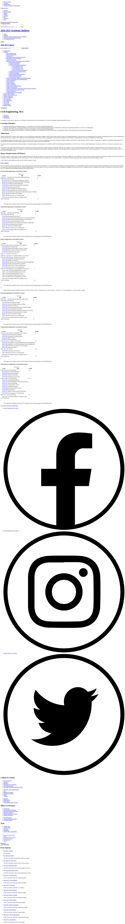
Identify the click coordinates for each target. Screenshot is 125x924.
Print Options (4, 108)
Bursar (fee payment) (8, 812)
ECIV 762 (4, 383)
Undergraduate (6, 50)
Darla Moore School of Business (13, 58)
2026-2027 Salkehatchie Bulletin (10, 905)
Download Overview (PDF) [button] (9, 860)
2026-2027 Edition (7, 45)
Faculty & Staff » (7, 12)
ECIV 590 (4, 187)
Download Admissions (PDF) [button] (10, 865)
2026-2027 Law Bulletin (9, 885)
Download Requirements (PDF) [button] (10, 870)
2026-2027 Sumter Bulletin (9, 909)
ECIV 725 (4, 307)
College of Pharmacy (11, 84)
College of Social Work (11, 87)
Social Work (6, 801)
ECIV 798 (11, 160)
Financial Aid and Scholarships (10, 811)
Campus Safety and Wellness (10, 831)
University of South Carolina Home (11, 5)
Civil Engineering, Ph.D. (18, 69)
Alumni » (5, 13)
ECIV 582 (4, 248)
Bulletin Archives (7, 105)
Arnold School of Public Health (13, 86)
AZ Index (5, 3)
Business (5, 782)
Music (4, 795)
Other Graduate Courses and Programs (15, 89)
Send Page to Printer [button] (8, 850)
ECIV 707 (4, 258)
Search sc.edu (4, 26)
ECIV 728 (4, 312)
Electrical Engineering (14, 73)
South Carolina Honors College (10, 802)
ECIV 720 (3, 299)
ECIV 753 (4, 191)
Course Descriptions (11, 91)
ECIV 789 (4, 265)
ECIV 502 (4, 180)
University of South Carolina (9, 835)
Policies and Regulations (9, 93)
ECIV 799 (34, 156)
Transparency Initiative (8, 838)
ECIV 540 (4, 336)
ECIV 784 (4, 263)
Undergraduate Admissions (9, 810)
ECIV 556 (4, 183)
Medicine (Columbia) (8, 792)
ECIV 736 (4, 224)
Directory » (6, 18)
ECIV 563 (4, 375)
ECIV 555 (4, 182)
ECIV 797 (77, 157)
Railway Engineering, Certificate (19, 70)
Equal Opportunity (7, 839)
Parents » (5, 14)
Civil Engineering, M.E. (17, 66)
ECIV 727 (4, 310)
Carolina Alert (6, 826)
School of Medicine (10, 80)
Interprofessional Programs (15, 75)
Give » (5, 19)
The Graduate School (11, 53)
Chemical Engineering (14, 63)
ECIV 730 (3, 212)
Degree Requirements (11, 54)
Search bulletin (4, 48)
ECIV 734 (4, 222)
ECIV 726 (4, 309)
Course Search (6, 104)
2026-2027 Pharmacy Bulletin (10, 895)
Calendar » (5, 15)
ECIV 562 (4, 373)
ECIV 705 (4, 342)
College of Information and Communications (16, 79)
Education (5, 783)
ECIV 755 (4, 193)
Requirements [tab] (6, 117)
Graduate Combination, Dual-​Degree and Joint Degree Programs (21, 88)
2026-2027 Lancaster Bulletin (10, 880)
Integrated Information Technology (17, 74)
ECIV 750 (3, 177)
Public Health (6, 800)
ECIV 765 (4, 388)
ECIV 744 (4, 345)
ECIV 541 (4, 337)
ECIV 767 (4, 391)
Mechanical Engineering (14, 76)
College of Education (11, 59)
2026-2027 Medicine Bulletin (10, 890)
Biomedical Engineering (14, 62)
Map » (4, 17)
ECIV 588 (4, 250)
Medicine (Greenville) (8, 793)
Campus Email (6, 827)
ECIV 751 (4, 188)
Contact (5, 841)
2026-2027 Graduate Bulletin (10, 875)
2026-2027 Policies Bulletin (9, 900)
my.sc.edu (5, 829)
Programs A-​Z (9, 56)
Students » (5, 10)
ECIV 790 (4, 195)
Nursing (5, 796)
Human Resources (7, 817)
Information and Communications (11, 789)
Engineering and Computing (9, 784)
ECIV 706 (4, 344)
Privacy (4, 836)
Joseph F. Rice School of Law (10, 95)
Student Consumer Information (9, 837)
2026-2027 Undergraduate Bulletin (11, 914)
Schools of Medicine (8, 96)
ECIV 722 (4, 304)
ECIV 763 (4, 384)
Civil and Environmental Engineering (12, 38)
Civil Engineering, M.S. (17, 67)
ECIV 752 (4, 190)
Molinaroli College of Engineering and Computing (15, 36)
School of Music (10, 82)
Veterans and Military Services (10, 814)
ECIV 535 (4, 334)
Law (4, 791)
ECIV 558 (4, 185)
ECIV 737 (4, 225)
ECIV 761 (4, 381)
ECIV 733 (4, 221)
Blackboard (6, 830)
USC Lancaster (6, 99)
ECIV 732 (4, 219)
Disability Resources (8, 815)
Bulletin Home (6, 4)
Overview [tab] (5, 115)
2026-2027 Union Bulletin (9, 919)
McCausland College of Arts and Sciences (16, 57)
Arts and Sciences (7, 780)
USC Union (6, 102)
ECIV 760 (4, 380)
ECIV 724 (4, 260)
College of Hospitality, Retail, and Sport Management (18, 78)
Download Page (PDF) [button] (8, 855)
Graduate (5, 35)
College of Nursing (10, 83)
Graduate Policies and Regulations (14, 92)
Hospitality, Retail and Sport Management (13, 787)
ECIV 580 (4, 246)
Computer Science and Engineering (17, 71)
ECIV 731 (4, 218)
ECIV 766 (4, 389)
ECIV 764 (4, 386)
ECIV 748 (4, 347)
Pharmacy (5, 798)
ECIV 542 (4, 339)
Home (4, 34)
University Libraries (8, 820)
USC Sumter (6, 101)
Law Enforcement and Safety (10, 819)
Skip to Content (7, 1)
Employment (6, 808)
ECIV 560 (4, 371)
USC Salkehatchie (7, 100)
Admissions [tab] (6, 116)
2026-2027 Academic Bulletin (15, 30)
